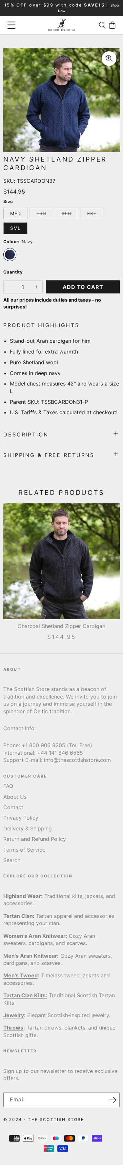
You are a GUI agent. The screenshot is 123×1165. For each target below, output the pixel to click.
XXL (95, 214)
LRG (44, 214)
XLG (70, 214)
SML (15, 228)
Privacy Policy (20, 817)
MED (15, 213)
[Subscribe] (112, 1100)
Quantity (13, 272)
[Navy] (9, 254)
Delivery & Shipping (27, 828)
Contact (13, 807)
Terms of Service (24, 849)
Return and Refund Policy (34, 839)
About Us (15, 797)
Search (11, 860)
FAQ (8, 786)
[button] (102, 25)
